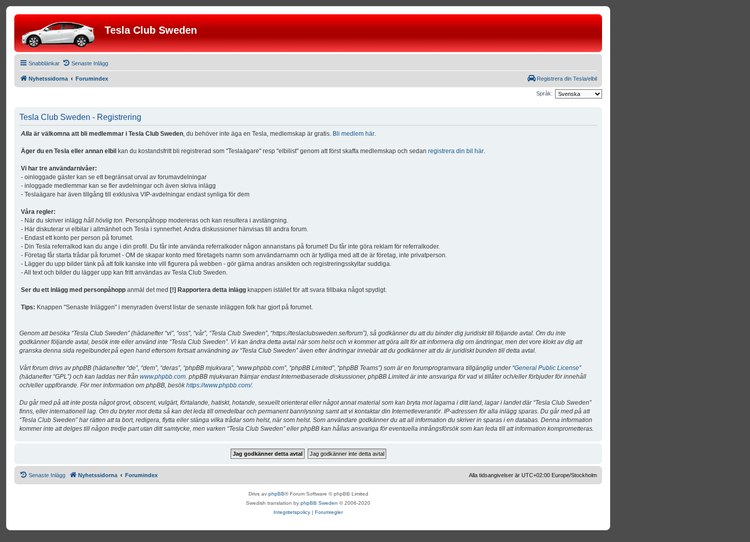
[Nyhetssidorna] (61, 33)
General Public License (546, 368)
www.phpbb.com (163, 376)
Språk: (544, 93)
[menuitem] (85, 63)
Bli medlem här (353, 133)
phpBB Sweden (319, 503)
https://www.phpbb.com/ (219, 385)
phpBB (276, 494)
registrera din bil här (456, 151)
